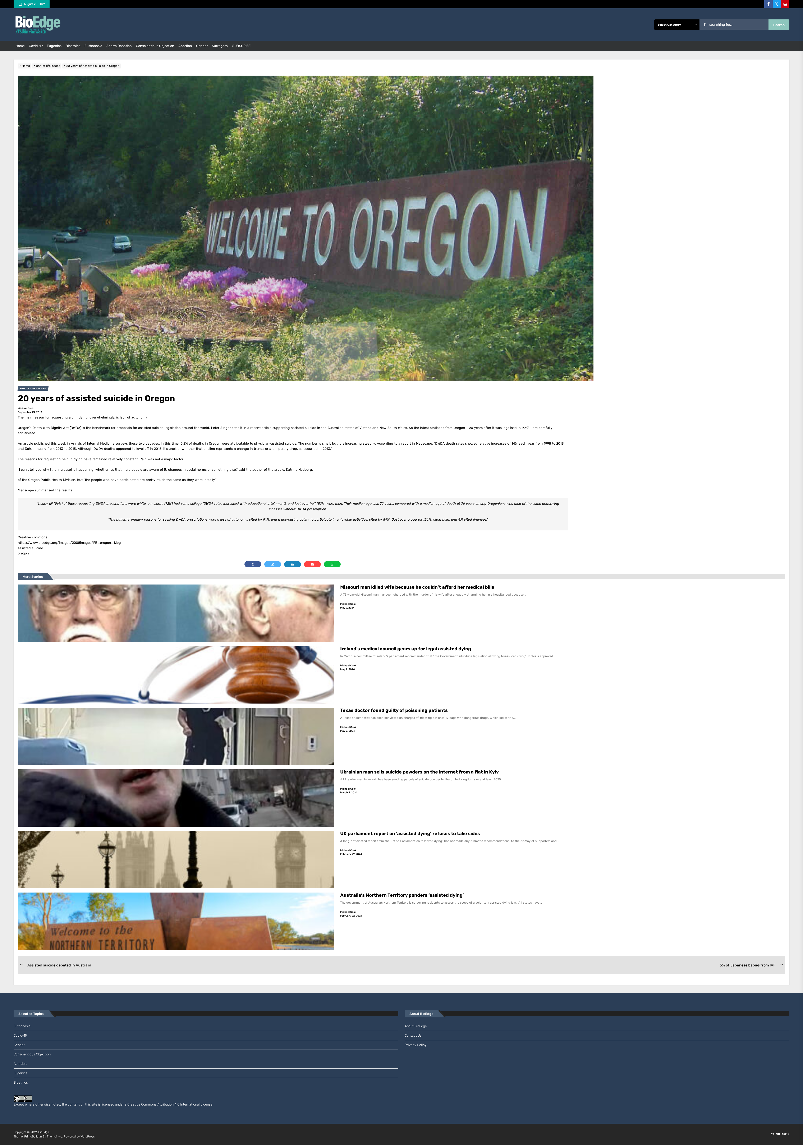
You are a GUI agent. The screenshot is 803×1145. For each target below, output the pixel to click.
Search (779, 25)
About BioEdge (416, 1026)
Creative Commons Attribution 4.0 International (163, 1104)
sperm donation (119, 46)
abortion (185, 46)
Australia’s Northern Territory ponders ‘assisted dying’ (402, 895)
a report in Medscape (415, 443)
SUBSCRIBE (241, 46)
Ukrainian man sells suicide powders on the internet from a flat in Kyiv (419, 772)
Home (20, 46)
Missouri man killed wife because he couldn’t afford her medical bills (417, 587)
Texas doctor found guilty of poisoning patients (394, 710)
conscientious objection (155, 46)
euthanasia (93, 46)
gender (202, 46)
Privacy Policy (416, 1045)
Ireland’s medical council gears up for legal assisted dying (405, 649)
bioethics (73, 46)
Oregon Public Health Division (51, 480)
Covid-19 (36, 46)
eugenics (54, 46)
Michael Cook (26, 408)
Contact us (413, 1035)
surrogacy (220, 46)
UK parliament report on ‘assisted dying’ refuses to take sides (410, 833)
